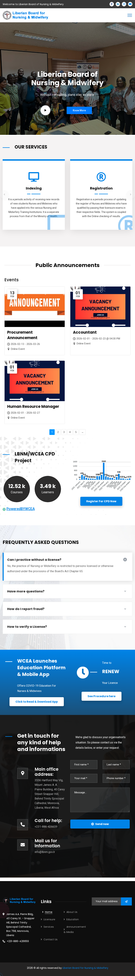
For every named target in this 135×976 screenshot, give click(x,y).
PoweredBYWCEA (21, 509)
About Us (71, 912)
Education (72, 919)
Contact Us (50, 939)
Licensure (49, 919)
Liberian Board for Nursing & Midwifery (85, 968)
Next (130, 194)
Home (48, 912)
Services (49, 927)
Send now (102, 824)
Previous (4, 194)
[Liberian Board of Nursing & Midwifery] (25, 15)
